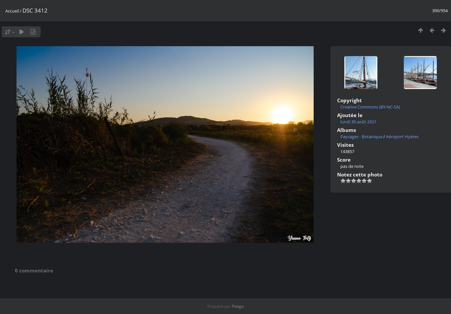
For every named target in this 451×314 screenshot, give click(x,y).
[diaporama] (21, 32)
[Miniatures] (420, 30)
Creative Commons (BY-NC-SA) (370, 107)
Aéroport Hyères (402, 137)
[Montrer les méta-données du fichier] (33, 32)
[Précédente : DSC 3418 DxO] (432, 30)
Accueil (12, 11)
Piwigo (238, 306)
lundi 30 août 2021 (358, 122)
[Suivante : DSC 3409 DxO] (443, 30)
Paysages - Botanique (361, 137)
